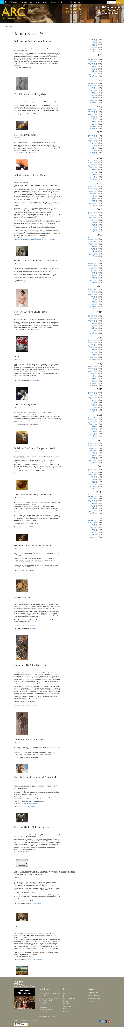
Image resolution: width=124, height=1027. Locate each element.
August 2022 (93, 142)
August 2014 (93, 347)
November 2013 (92, 368)
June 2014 (94, 351)
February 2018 (93, 255)
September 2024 (92, 89)
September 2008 (92, 500)
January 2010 (93, 462)
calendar (34, 573)
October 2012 (93, 395)
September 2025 (92, 63)
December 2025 (92, 58)
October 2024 (93, 87)
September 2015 (92, 320)
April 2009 (94, 483)
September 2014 (92, 346)
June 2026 (94, 42)
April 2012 (94, 406)
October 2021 (93, 164)
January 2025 (93, 76)
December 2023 (92, 109)
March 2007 (94, 536)
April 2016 (94, 303)
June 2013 (94, 376)
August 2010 (93, 450)
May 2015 (94, 327)
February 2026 (93, 49)
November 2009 (92, 471)
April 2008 (94, 508)
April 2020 (94, 200)
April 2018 (94, 251)
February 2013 (93, 383)
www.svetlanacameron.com (45, 282)
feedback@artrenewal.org (94, 998)
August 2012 (93, 399)
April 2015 (94, 328)
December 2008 (92, 495)
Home (3, 26)
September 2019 (92, 217)
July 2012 (94, 400)
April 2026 (94, 46)
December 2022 (92, 135)
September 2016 (92, 294)
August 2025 (93, 65)
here (30, 67)
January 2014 (93, 359)
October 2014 (93, 344)
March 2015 (94, 330)
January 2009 (93, 488)
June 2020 (94, 196)
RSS (43, 1014)
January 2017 (93, 282)
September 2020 (92, 191)
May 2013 (94, 378)
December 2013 (92, 366)
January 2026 (93, 51)
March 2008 (94, 510)
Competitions (55, 2)
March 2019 (94, 227)
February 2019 (93, 229)
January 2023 (93, 128)
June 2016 (94, 299)
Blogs (11, 26)
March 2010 (94, 459)
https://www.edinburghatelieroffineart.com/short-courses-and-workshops (35, 239)
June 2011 (94, 428)
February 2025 (93, 75)
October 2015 (93, 318)
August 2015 (93, 322)
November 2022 (92, 137)
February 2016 (93, 306)
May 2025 (94, 70)
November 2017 (92, 265)
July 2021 (94, 169)
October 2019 (93, 215)
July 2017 (94, 272)
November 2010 (92, 445)
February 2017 (93, 280)
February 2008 (93, 512)
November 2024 (92, 85)
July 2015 (94, 323)
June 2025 (94, 68)
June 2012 (94, 402)
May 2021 (94, 172)
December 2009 (92, 469)
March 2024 (94, 99)
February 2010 (93, 460)
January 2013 (93, 385)
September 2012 (92, 397)
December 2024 (92, 83)
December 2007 (92, 520)
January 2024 (93, 102)
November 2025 (92, 59)
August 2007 (93, 527)
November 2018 (92, 239)
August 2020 (93, 193)
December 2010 (92, 443)
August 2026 (93, 39)
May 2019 (94, 224)
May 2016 (94, 301)
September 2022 (92, 140)
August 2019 (93, 219)
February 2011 (93, 435)
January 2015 (93, 334)
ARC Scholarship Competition (49, 993)
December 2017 (92, 263)
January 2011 (93, 436)
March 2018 (94, 253)
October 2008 (93, 498)
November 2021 (92, 162)
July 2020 (94, 195)
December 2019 (92, 212)
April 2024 (94, 97)
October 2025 (93, 61)
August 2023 (93, 116)
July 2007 (94, 529)
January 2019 (93, 231)
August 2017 (93, 270)
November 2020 (92, 188)
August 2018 (93, 245)
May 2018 (94, 250)
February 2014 (93, 358)
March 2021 (94, 176)
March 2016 (94, 304)
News (30, 2)
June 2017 (94, 274)
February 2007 (93, 537)
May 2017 (94, 275)
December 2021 (92, 161)
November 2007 (92, 522)
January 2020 (93, 205)
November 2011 (92, 419)
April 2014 (94, 354)
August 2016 (93, 296)
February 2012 (93, 409)
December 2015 (92, 315)
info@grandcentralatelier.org (29, 803)
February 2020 (93, 203)
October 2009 (93, 472)
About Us (24, 2)
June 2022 (94, 145)
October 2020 (93, 190)
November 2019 (92, 214)
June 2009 (94, 479)
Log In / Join (78, 2)
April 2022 (94, 148)
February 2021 (93, 178)
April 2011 (94, 431)
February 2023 (93, 126)
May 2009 (94, 481)
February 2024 (93, 100)
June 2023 (94, 119)
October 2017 (93, 267)
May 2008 (94, 507)
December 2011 (92, 418)
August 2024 (93, 90)
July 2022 (94, 143)
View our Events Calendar (45, 1011)
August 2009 (93, 476)
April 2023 (94, 123)
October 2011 (93, 421)
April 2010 (94, 457)
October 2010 (93, 447)
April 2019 (94, 226)
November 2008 (92, 496)
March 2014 (94, 356)
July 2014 (94, 349)
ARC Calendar (35, 380)
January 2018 (93, 256)
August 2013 (93, 373)
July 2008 (94, 503)
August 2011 (93, 424)
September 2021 (92, 166)
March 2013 (94, 382)
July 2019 (94, 221)
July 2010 (94, 452)
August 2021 (93, 167)
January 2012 (93, 411)
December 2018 (92, 238)
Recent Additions (69, 998)
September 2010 (92, 448)
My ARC (69, 2)
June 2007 (94, 531)
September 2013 (92, 371)
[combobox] (111, 2)
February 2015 (93, 332)
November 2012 (92, 394)
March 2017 (94, 279)
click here (28, 852)
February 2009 (93, 486)
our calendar (33, 628)
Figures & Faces (44, 1005)
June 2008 (94, 505)
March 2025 (94, 73)
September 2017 (92, 269)
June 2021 (94, 171)
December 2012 (92, 392)
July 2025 (94, 66)
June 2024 (94, 94)
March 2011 (94, 433)
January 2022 (93, 154)
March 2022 (94, 150)
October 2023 (93, 113)
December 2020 (92, 186)
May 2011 (94, 430)
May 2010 (94, 455)
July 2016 (94, 298)
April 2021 (94, 174)
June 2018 (94, 248)
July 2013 (94, 375)
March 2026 (94, 47)
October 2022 (93, 138)
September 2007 (92, 526)
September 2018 (92, 243)
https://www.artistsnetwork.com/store (26, 282)
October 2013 (93, 370)
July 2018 (94, 246)
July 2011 (94, 426)
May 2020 (94, 198)
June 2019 (94, 222)
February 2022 (93, 152)
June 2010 (94, 454)
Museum (37, 2)
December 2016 (92, 289)
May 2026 (94, 44)
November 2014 (92, 342)
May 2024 (94, 95)
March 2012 (94, 407)
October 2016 (93, 293)
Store (62, 2)
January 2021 (93, 179)
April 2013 (94, 380)
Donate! (120, 2)
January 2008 (93, 513)
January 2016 (93, 308)
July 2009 (94, 478)
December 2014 (92, 341)
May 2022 (94, 147)
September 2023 (92, 114)
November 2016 (92, 291)
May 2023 (94, 121)
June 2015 (94, 325)
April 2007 (94, 534)
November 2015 (92, 317)
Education (45, 2)
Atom (47, 1014)
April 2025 (94, 71)
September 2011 (92, 423)
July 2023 (94, 118)
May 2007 (94, 532)
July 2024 (94, 92)
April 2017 (94, 277)
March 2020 (94, 202)
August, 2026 (50, 1009)
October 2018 (93, 241)
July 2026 (94, 41)
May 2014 (94, 352)
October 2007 (93, 524)
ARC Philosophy (14, 2)
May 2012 (94, 404)
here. (30, 956)
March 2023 (94, 124)
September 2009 (92, 474)
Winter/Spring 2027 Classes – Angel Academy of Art (49, 999)
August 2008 (93, 502)
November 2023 (92, 111)
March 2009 (94, 484)
